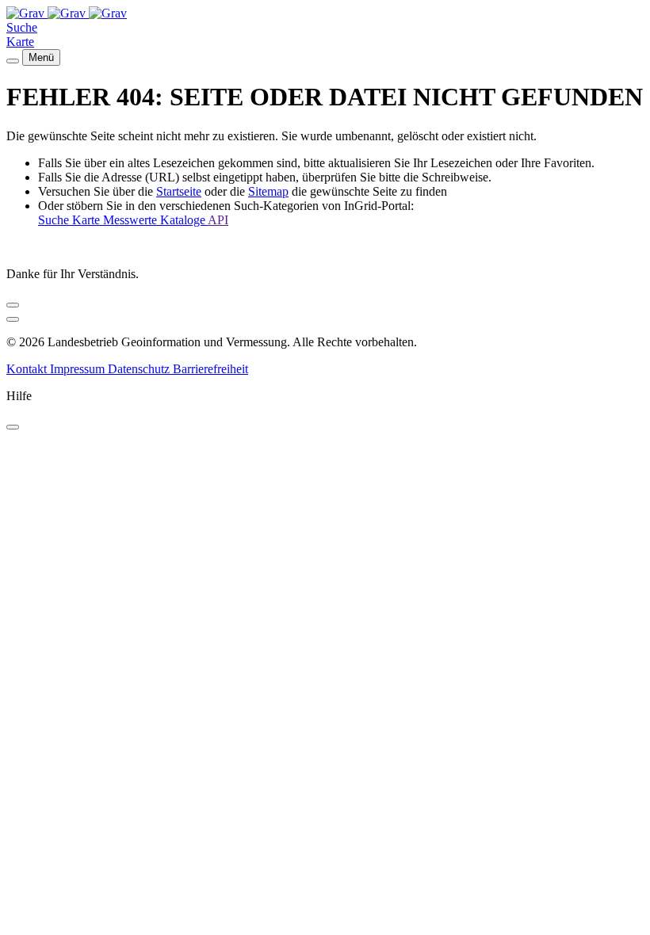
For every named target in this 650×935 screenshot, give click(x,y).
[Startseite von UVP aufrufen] (27, 13)
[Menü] (12, 61)
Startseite (178, 191)
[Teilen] (12, 305)
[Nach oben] (12, 319)
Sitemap (268, 191)
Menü (41, 57)
